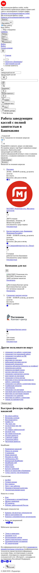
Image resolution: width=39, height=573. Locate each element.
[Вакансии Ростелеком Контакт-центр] (21, 318)
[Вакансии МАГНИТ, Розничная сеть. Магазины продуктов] (21, 194)
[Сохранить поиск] (3, 83)
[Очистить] (4, 77)
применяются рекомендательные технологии (19, 548)
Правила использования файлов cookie (15, 17)
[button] (3, 44)
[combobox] (11, 72)
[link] (4, 39)
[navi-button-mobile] (3, 51)
